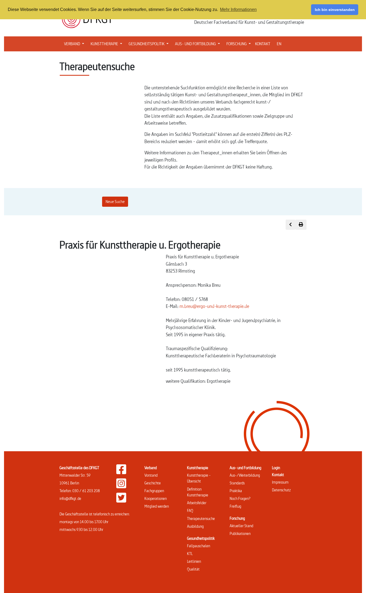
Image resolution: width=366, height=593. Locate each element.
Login (276, 467)
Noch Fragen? (240, 498)
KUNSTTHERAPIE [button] (107, 43)
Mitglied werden (156, 506)
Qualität (193, 569)
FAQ (190, 510)
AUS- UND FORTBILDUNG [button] (198, 43)
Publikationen (240, 533)
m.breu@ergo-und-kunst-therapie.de (214, 306)
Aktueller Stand (241, 525)
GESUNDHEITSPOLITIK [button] (150, 43)
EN (279, 43)
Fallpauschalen (198, 546)
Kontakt (278, 474)
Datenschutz (281, 490)
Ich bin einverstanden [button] (335, 9)
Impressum (280, 482)
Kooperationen (155, 498)
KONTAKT (262, 43)
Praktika (236, 490)
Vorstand (151, 475)
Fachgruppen (154, 490)
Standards (237, 483)
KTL (190, 553)
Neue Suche (115, 201)
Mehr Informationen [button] (238, 9)
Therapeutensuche (201, 518)
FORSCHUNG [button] (239, 43)
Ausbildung (195, 526)
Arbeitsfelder (196, 502)
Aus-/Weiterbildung (245, 475)
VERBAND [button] (75, 43)
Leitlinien (194, 561)
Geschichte (152, 483)
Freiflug (235, 506)
